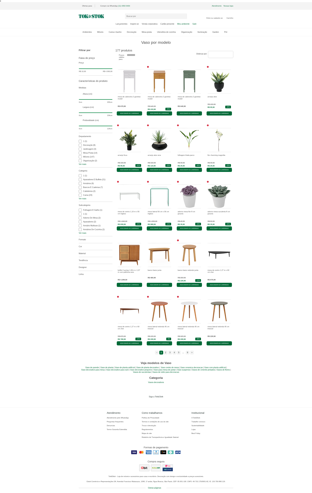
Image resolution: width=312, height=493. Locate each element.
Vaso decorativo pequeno (141, 370)
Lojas (193, 429)
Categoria (83, 171)
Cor (80, 246)
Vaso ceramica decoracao (191, 367)
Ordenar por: (201, 54)
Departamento (85, 136)
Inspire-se (134, 24)
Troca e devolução (149, 425)
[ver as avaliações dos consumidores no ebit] (144, 467)
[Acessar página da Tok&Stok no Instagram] (153, 402)
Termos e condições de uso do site (155, 422)
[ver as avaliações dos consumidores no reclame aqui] (156, 467)
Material (82, 253)
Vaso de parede (92, 367)
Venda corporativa (149, 24)
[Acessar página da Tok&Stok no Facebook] (146, 402)
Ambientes (87, 32)
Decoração (131, 32)
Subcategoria (84, 205)
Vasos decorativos (156, 382)
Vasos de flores (223, 370)
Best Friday (195, 433)
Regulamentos (147, 429)
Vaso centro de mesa (170, 367)
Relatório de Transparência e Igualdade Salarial (160, 437)
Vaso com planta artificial (215, 367)
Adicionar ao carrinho (129, 113)
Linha (81, 274)
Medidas (82, 88)
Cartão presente (167, 24)
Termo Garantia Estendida (117, 429)
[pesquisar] (184, 16)
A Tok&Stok (195, 418)
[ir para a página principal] (91, 16)
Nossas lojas (228, 6)
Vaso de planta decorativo (147, 367)
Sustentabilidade (197, 425)
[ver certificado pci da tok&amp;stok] (168, 467)
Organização (186, 32)
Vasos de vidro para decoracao (165, 372)
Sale (194, 24)
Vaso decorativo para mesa (93, 370)
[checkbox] (80, 141)
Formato (82, 240)
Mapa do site (147, 433)
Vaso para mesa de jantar (165, 370)
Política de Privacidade (150, 418)
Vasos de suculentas (142, 372)
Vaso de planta (106, 367)
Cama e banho (115, 32)
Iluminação (202, 32)
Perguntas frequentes (115, 422)
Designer (83, 267)
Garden (215, 32)
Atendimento (217, 6)
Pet (225, 32)
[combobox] (220, 54)
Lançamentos (121, 24)
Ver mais (82, 164)
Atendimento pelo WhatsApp (118, 418)
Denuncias (111, 425)
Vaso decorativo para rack (117, 370)
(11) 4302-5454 (124, 6)
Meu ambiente (183, 24)
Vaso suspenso (183, 370)
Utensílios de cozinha (166, 32)
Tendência (83, 260)
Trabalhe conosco (198, 422)
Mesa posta (147, 32)
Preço (81, 63)
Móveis (100, 32)
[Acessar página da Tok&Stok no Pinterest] (159, 402)
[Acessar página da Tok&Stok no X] (166, 402)
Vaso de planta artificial (125, 367)
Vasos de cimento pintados (203, 370)
